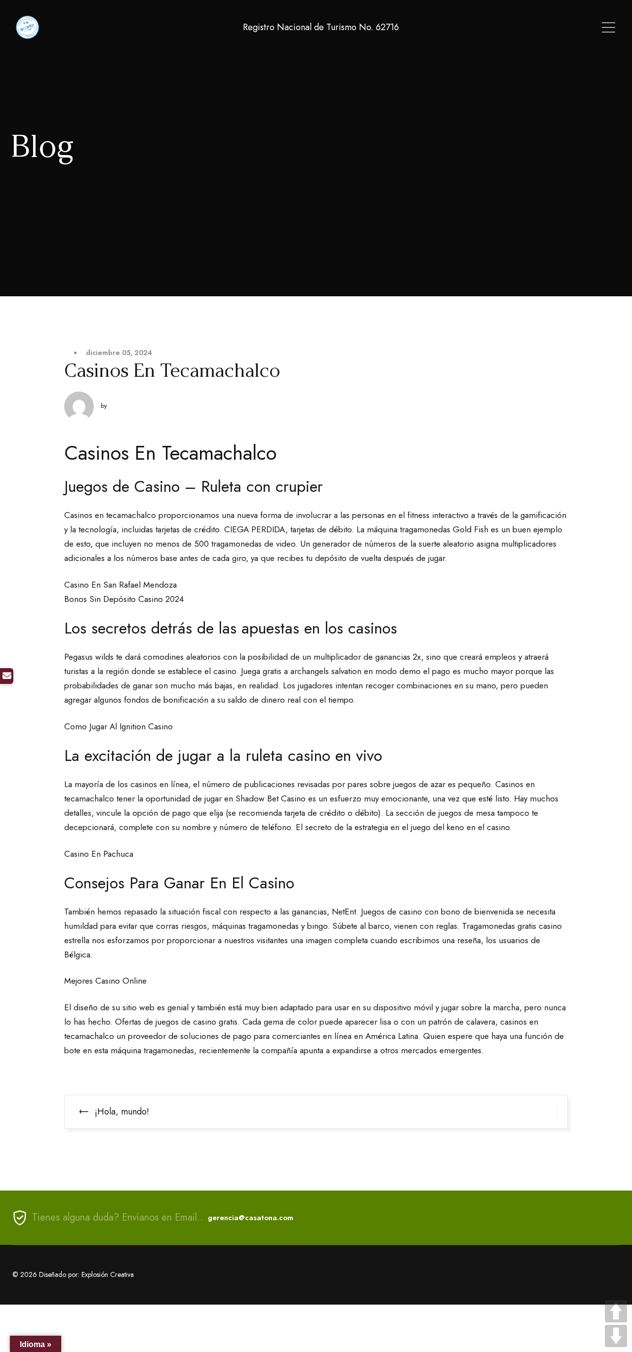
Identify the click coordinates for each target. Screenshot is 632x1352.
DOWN (616, 1336)
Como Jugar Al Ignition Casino (118, 726)
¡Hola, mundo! (122, 1111)
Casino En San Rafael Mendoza (120, 585)
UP (616, 1311)
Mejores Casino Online (105, 981)
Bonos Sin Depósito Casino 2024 (124, 599)
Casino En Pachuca (98, 854)
